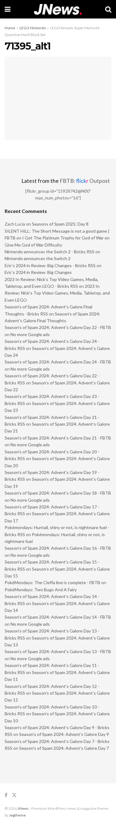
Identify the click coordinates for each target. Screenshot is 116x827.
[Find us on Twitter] (14, 795)
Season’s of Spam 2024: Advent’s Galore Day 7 (64, 748)
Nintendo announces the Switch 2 (38, 258)
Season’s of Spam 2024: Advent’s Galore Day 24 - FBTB (58, 361)
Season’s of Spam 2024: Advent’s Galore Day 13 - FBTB (58, 651)
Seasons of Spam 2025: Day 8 (60, 224)
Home (10, 28)
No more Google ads (30, 334)
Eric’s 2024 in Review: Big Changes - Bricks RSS (50, 265)
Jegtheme (17, 815)
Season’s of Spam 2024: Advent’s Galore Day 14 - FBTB (58, 617)
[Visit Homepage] (58, 9)
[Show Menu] (8, 9)
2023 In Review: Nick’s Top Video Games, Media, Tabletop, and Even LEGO (57, 293)
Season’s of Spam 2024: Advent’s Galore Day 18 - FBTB (58, 493)
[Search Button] (108, 9)
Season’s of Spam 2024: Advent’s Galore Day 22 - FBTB (58, 327)
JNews (23, 808)
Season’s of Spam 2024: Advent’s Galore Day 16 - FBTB (58, 548)
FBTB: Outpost (85, 181)
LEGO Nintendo (32, 28)
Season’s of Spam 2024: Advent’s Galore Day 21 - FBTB (58, 437)
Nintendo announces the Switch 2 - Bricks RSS (49, 251)
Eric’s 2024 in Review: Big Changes (38, 272)
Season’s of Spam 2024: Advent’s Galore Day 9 (64, 734)
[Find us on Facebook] (6, 795)
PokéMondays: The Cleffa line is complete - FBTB (52, 582)
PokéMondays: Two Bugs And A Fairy (41, 589)
